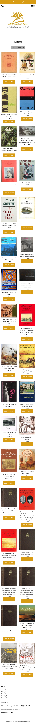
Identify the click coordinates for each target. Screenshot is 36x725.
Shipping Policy (5, 696)
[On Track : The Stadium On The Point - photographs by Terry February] (27, 613)
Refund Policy (5, 694)
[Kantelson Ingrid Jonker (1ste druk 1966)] (9, 99)
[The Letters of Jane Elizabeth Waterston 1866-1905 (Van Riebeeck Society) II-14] (9, 497)
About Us (3, 690)
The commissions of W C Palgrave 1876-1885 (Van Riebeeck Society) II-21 (9, 555)
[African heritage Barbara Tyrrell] (27, 170)
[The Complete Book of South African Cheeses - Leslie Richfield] (9, 354)
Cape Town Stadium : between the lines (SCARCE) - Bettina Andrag (9, 666)
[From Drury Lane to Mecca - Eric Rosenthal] (9, 391)
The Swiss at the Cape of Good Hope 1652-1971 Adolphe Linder (9, 476)
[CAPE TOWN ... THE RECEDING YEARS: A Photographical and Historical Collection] (27, 131)
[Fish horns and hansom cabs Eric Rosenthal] (9, 246)
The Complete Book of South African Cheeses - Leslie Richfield (9, 368)
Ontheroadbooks (17, 721)
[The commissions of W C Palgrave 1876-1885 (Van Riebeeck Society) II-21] (9, 540)
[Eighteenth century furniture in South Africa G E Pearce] (9, 62)
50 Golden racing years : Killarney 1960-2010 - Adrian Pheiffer (27, 285)
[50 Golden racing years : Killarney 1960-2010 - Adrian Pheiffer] (27, 275)
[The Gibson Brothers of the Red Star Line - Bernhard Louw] (9, 310)
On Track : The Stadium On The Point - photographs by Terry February (27, 625)
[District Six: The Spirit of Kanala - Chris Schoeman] (27, 244)
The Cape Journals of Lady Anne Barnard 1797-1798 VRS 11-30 (9, 186)
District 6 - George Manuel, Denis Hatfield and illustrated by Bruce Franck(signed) (27, 667)
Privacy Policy (5, 692)
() (34, 6)
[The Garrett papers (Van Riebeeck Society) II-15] (27, 539)
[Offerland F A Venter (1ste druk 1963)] (27, 98)
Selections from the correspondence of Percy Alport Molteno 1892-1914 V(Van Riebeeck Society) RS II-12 (27, 592)
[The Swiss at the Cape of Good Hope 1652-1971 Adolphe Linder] (9, 460)
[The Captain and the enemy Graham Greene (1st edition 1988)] (9, 209)
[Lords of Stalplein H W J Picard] (27, 425)
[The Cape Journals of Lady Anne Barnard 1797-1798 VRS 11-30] (9, 171)
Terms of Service (5, 698)
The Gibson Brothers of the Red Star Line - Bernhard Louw (9, 321)
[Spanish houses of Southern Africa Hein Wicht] (27, 391)
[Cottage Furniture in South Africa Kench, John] (27, 459)
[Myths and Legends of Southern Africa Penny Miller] (9, 136)
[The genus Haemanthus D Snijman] (27, 62)
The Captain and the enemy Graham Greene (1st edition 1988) (9, 225)
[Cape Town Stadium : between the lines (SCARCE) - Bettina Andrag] (9, 653)
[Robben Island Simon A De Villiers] (9, 279)
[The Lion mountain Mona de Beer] (27, 208)
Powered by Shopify (25, 721)
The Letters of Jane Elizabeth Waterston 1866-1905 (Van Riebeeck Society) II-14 (9, 510)
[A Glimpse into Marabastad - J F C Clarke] (9, 423)
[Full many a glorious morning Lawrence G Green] (27, 356)
